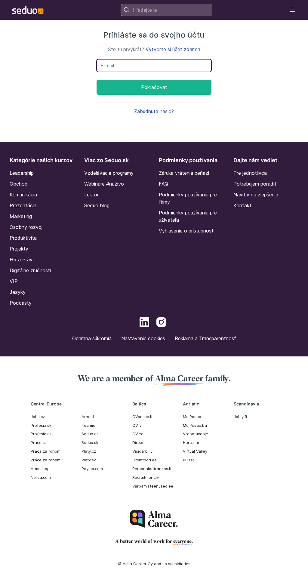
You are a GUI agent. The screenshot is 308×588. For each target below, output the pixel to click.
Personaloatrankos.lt (151, 468)
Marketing (21, 216)
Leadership (22, 173)
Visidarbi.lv (142, 451)
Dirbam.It (140, 442)
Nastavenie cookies (143, 338)
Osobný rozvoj (26, 227)
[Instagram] (161, 323)
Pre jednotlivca (250, 173)
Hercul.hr (191, 442)
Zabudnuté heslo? (154, 111)
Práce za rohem (45, 459)
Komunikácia (23, 195)
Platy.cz (89, 451)
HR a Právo (22, 260)
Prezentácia (23, 205)
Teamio (88, 425)
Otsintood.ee (144, 459)
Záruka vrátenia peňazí (184, 173)
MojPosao (192, 416)
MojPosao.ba (195, 425)
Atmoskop (40, 468)
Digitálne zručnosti (30, 270)
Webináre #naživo (104, 184)
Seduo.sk (90, 442)
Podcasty (21, 303)
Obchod (19, 184)
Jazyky (18, 292)
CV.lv (137, 425)
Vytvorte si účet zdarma (173, 49)
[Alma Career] (154, 519)
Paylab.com (92, 468)
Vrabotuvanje (195, 433)
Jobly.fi (240, 416)
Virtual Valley (195, 451)
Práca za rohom (45, 451)
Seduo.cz (90, 433)
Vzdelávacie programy (109, 173)
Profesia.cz (41, 433)
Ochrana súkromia (92, 338)
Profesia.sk (41, 425)
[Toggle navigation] (292, 10)
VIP (14, 281)
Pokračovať (154, 87)
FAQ (163, 184)
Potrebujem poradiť (254, 184)
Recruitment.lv (145, 477)
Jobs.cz (38, 416)
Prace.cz (39, 442)
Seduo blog (96, 205)
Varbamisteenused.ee (152, 486)
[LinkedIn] (144, 323)
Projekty (19, 249)
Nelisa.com (41, 477)
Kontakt (242, 205)
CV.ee (137, 433)
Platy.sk (89, 459)
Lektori (92, 195)
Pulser (188, 459)
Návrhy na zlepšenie (255, 195)
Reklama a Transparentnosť (205, 338)
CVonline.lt (142, 416)
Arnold (88, 416)
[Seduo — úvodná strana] (28, 10)
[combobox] (166, 10)
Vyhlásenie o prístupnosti (186, 231)
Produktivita (23, 238)
